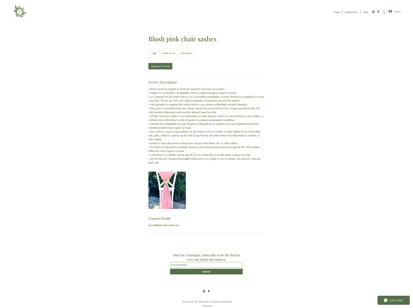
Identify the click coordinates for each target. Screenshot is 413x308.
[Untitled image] (167, 190)
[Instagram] (373, 11)
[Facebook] (378, 11)
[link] (160, 66)
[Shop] (384, 11)
